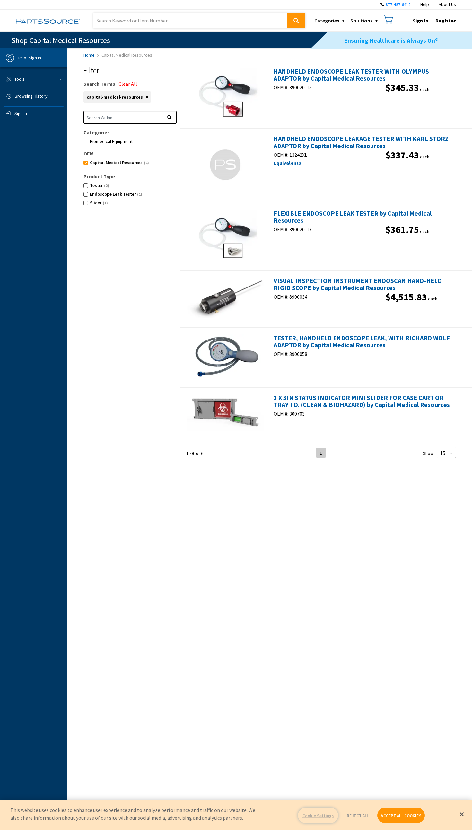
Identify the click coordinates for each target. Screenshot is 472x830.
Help (424, 4)
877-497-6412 (398, 4)
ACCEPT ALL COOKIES (401, 815)
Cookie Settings (318, 815)
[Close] (462, 814)
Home (89, 55)
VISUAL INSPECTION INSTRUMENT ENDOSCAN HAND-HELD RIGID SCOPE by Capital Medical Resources (358, 284)
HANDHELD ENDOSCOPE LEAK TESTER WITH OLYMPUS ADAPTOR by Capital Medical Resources (351, 75)
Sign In (420, 20)
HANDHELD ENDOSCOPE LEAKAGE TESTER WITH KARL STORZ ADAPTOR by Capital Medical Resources (361, 142)
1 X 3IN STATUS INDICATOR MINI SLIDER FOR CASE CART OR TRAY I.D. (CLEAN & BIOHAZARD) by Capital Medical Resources (362, 401)
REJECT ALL (358, 815)
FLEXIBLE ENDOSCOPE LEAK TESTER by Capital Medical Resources (353, 217)
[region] (236, 815)
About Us (447, 4)
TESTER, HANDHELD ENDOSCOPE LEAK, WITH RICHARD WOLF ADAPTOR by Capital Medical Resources (362, 341)
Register (445, 20)
